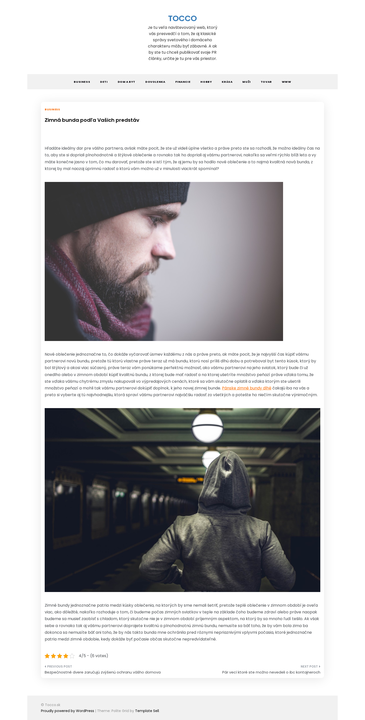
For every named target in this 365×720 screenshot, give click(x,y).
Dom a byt (126, 82)
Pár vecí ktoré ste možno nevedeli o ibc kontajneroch (271, 672)
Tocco (182, 18)
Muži (246, 82)
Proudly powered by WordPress (68, 710)
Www (286, 82)
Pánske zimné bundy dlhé (246, 388)
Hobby (206, 82)
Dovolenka (155, 82)
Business (82, 82)
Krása (227, 82)
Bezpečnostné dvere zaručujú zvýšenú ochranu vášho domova (103, 672)
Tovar (266, 82)
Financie (183, 82)
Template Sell (147, 710)
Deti (104, 82)
